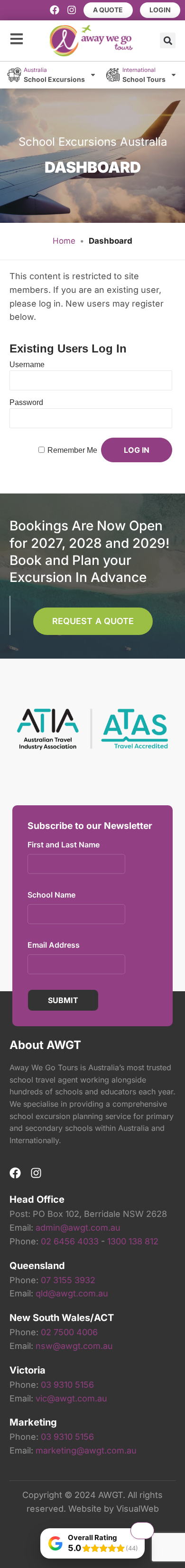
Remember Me (72, 450)
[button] (168, 40)
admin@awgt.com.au (78, 1228)
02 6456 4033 (70, 1241)
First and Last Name (64, 844)
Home (64, 241)
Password (26, 402)
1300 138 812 (132, 1241)
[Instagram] (71, 10)
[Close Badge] (142, 1530)
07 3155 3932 (68, 1280)
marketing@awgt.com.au (86, 1450)
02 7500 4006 (69, 1332)
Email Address (54, 945)
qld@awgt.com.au (72, 1293)
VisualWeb (137, 1509)
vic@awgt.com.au (71, 1398)
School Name (51, 894)
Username (27, 365)
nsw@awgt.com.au (74, 1346)
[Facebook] (54, 10)
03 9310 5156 (67, 1385)
